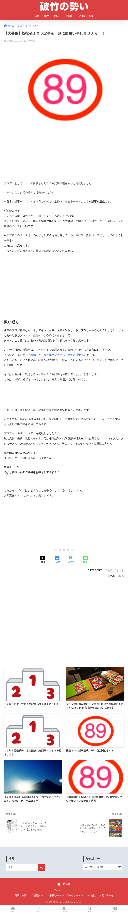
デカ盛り (70, 16)
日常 (37, 16)
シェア (38, 911)
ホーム (12, 911)
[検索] (41, 867)
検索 (89, 911)
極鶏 (33, 354)
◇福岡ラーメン (56, 895)
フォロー (64, 911)
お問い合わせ (86, 16)
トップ (115, 911)
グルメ (57, 16)
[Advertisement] (64, 156)
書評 (46, 16)
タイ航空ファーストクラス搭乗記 (64, 354)
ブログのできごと (114, 570)
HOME (66, 884)
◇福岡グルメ (38, 895)
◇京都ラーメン (74, 895)
